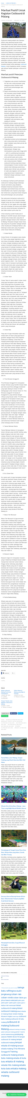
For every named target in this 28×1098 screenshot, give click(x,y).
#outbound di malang (15, 724)
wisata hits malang (10, 1065)
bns (14, 991)
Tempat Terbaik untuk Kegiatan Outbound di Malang (6, 702)
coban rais (16, 994)
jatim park (21, 1000)
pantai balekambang (7, 1034)
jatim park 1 (5, 1003)
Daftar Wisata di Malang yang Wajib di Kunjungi (19, 692)
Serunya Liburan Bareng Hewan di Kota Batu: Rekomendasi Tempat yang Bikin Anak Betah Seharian (13, 899)
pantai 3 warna (20, 1032)
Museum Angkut (6, 1016)
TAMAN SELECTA (13, 1037)
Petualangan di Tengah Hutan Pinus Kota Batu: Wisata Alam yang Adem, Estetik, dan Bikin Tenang (13, 852)
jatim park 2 (13, 1003)
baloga (21, 987)
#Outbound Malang (7, 726)
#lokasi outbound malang (14, 719)
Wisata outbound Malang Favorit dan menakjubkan (6, 692)
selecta (3, 1037)
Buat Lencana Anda (4, 979)
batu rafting (7, 990)
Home (2, 3)
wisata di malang (15, 1061)
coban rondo (7, 997)
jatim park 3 (21, 1003)
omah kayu (16, 1016)
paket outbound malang (8, 1032)
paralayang (18, 1034)
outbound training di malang (17, 1029)
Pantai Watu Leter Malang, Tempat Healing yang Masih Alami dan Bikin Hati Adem (13, 760)
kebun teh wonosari (8, 1005)
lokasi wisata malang (15, 1014)
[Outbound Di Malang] (1, 977)
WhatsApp (5, 715)
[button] (16, 1094)
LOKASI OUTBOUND (11, 3)
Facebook (14, 713)
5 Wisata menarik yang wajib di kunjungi (9, 987)
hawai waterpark (11, 1000)
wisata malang (18, 1068)
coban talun (18, 998)
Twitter (21, 713)
